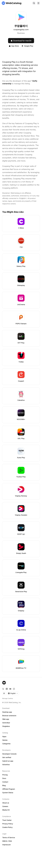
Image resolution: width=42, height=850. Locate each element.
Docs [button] (4, 778)
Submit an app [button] (7, 761)
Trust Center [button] (7, 820)
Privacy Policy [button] (7, 824)
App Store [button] (15, 46)
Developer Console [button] (9, 754)
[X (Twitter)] (3, 689)
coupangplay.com (21, 29)
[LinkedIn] (7, 689)
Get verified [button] (6, 757)
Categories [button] (6, 744)
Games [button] (5, 740)
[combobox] (13, 693)
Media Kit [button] (6, 810)
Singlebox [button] (6, 726)
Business (21, 33)
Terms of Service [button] (8, 837)
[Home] (11, 3)
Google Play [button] (28, 46)
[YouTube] (10, 689)
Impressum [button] (6, 845)
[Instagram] (14, 689)
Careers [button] (5, 806)
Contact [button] (5, 782)
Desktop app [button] (7, 712)
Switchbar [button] (6, 723)
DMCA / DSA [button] (7, 841)
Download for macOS (22, 40)
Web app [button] (5, 719)
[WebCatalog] (4, 682)
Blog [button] (4, 785)
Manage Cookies (7, 698)
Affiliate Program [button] (8, 789)
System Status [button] (7, 792)
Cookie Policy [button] (7, 827)
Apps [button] (4, 736)
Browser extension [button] (9, 715)
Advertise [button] (6, 764)
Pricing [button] (5, 775)
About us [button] (5, 803)
